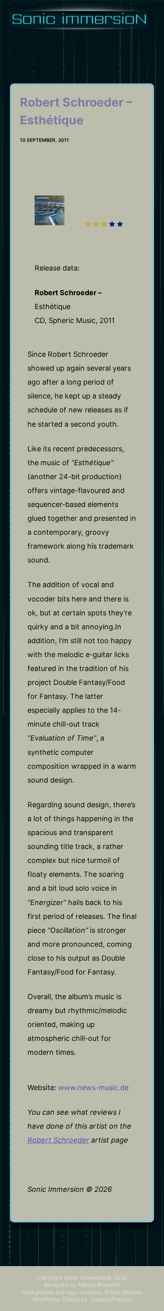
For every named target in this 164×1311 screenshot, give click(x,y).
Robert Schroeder (58, 1140)
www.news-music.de (93, 1087)
